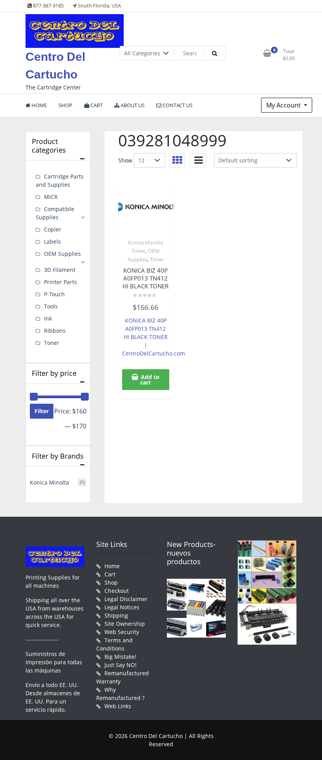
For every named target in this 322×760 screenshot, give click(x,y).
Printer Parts (60, 282)
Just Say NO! (120, 665)
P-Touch (54, 294)
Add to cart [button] (149, 379)
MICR (51, 196)
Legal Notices (121, 607)
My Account (284, 105)
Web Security (121, 632)
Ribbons (55, 330)
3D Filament (59, 269)
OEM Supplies (62, 253)
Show (125, 160)
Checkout (116, 590)
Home (112, 566)
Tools (51, 306)
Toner (157, 259)
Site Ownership (124, 623)
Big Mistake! (120, 656)
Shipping (116, 615)
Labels (52, 241)
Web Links (117, 706)
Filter (42, 411)
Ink (48, 318)
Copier (52, 229)
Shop (111, 582)
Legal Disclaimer (126, 599)
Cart (109, 574)
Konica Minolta (49, 482)
